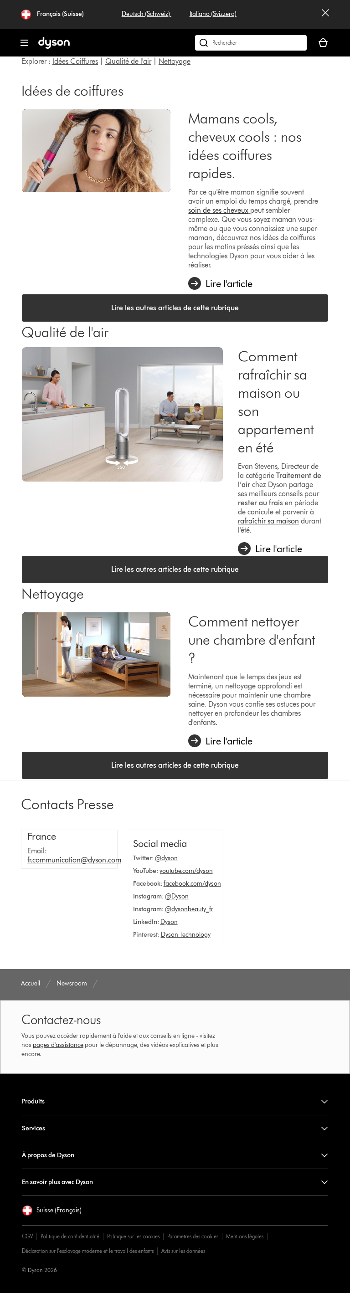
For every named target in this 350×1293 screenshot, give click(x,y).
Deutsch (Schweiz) (146, 14)
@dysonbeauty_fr (189, 909)
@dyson (166, 858)
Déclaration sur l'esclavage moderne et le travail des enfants (88, 1250)
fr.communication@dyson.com (74, 860)
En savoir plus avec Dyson (57, 1182)
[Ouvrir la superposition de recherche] (251, 43)
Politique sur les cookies (133, 1236)
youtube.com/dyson (186, 871)
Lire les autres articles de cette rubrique (175, 307)
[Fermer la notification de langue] (325, 14)
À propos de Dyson (48, 1155)
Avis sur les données (183, 1250)
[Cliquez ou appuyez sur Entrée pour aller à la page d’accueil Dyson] (54, 47)
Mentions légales (244, 1236)
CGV (27, 1236)
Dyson (169, 922)
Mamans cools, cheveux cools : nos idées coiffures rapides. (245, 145)
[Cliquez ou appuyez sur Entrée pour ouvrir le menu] (24, 43)
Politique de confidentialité (70, 1236)
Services (33, 1128)
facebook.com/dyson (192, 884)
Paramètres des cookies (192, 1236)
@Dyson (177, 896)
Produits (33, 1101)
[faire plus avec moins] (96, 150)
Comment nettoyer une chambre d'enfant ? (251, 639)
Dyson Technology (186, 935)
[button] (52, 1210)
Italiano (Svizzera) (213, 14)
